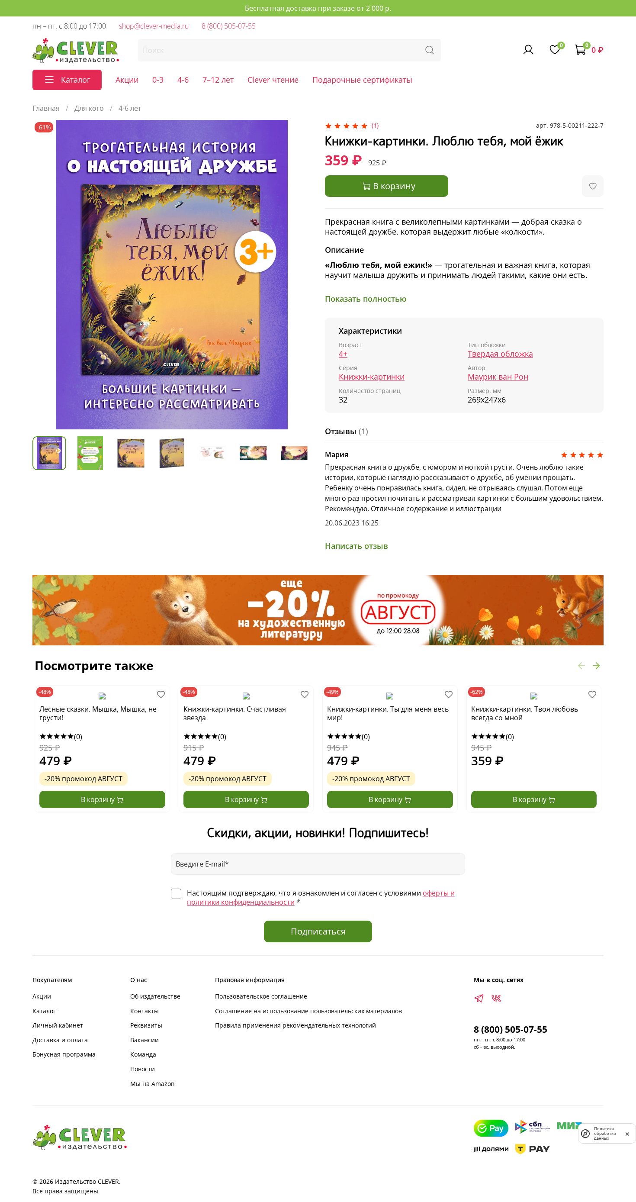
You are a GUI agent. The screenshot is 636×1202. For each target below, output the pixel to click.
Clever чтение (273, 79)
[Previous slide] (46, 274)
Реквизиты (146, 1025)
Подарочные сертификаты (362, 79)
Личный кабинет (57, 1025)
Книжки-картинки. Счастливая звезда (234, 713)
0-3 (158, 79)
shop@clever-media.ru (154, 26)
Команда (143, 1054)
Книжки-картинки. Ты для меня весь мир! (388, 713)
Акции (127, 79)
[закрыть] (627, 1133)
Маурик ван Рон (498, 377)
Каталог (44, 1011)
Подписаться (318, 931)
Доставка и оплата (60, 1040)
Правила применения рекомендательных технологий (295, 1025)
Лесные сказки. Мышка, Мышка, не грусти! (98, 713)
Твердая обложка (500, 354)
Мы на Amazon (152, 1084)
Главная (46, 108)
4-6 (183, 79)
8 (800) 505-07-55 (229, 26)
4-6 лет (130, 108)
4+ (343, 354)
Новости (142, 1069)
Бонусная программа (64, 1054)
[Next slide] (297, 274)
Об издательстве (155, 996)
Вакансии (144, 1040)
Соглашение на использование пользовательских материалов (308, 1011)
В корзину (98, 799)
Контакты (144, 1011)
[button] (581, 665)
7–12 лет (218, 79)
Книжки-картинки (372, 377)
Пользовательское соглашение (261, 996)
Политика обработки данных (605, 1133)
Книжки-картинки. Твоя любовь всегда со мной (524, 713)
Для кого (89, 108)
